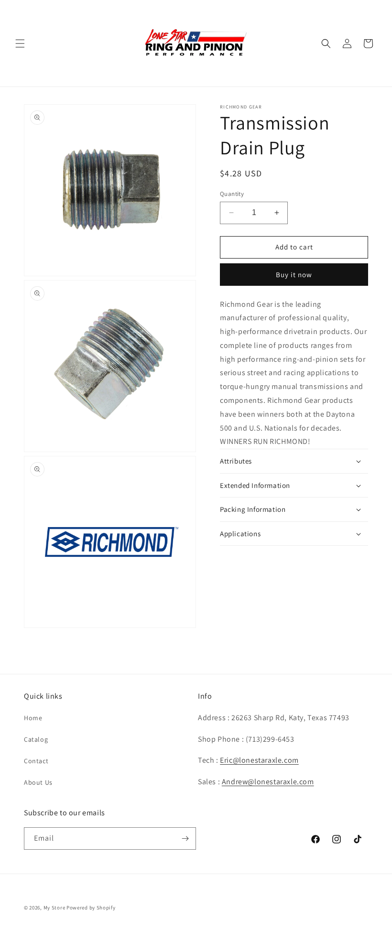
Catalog (36, 739)
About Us (38, 782)
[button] (20, 43)
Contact (36, 761)
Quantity (232, 194)
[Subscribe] (185, 838)
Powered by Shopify (91, 907)
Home (33, 718)
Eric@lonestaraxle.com (259, 760)
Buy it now (294, 274)
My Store (54, 907)
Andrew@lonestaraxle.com (268, 782)
